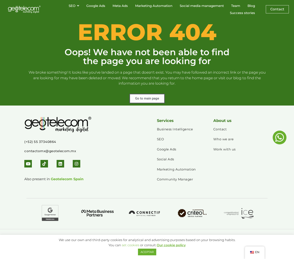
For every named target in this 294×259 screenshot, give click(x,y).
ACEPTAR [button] (147, 252)
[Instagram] (76, 163)
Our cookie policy (171, 245)
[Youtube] (28, 163)
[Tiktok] (44, 163)
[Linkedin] (60, 163)
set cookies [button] (130, 245)
